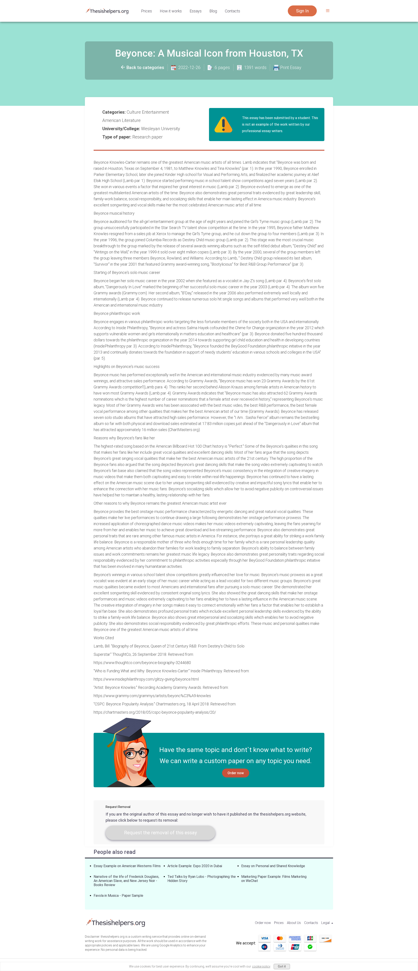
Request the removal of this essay (160, 832)
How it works (171, 11)
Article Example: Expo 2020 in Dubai (194, 866)
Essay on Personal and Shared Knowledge (273, 866)
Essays (196, 11)
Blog (213, 11)
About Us (294, 923)
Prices (146, 11)
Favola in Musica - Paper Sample (118, 895)
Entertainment (156, 112)
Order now (236, 773)
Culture (134, 112)
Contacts (232, 11)
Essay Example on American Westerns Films (127, 866)
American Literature (122, 120)
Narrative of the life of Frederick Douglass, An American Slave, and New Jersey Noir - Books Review (126, 881)
